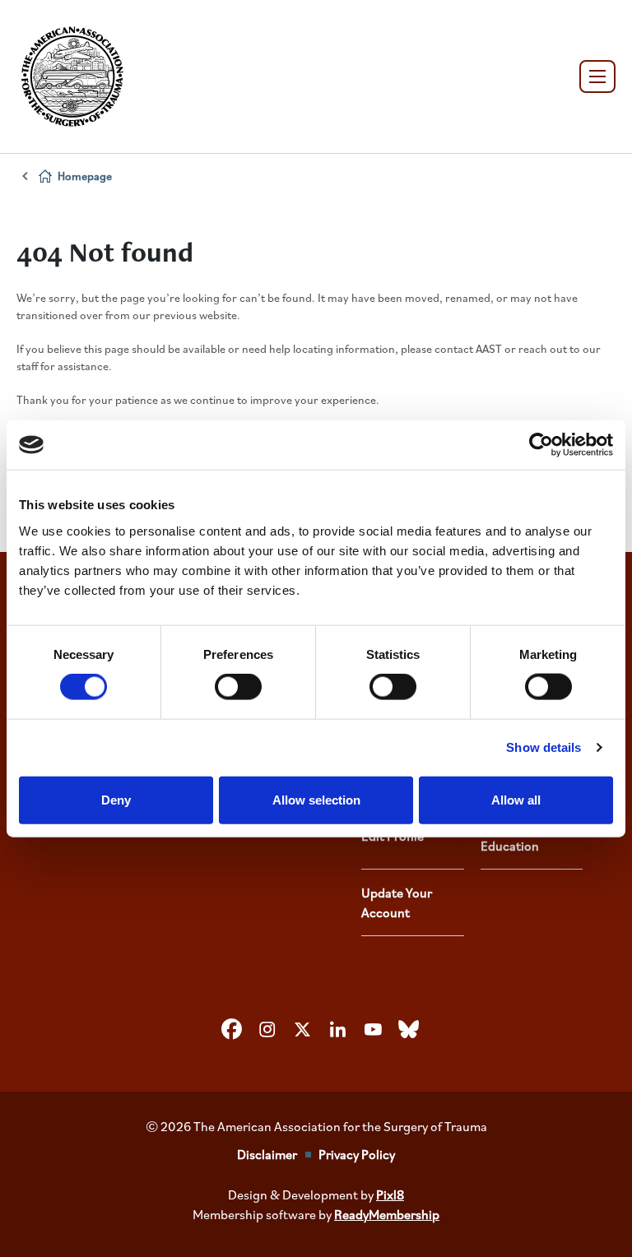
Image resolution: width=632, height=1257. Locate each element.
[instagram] (267, 1030)
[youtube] (373, 1030)
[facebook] (232, 1030)
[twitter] (302, 1030)
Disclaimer (267, 1154)
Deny (116, 799)
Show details (543, 747)
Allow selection (316, 799)
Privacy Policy (356, 1154)
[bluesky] (409, 1030)
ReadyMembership (386, 1214)
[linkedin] (338, 1030)
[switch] (238, 687)
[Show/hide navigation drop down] (597, 76)
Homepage (85, 176)
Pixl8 (390, 1194)
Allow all (516, 799)
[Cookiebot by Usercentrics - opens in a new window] (541, 445)
